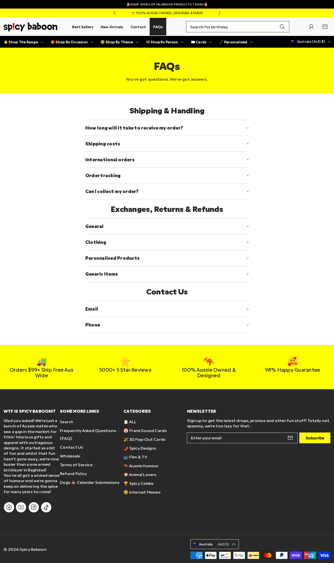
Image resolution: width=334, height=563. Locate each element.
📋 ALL (129, 421)
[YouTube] (21, 507)
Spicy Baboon (33, 549)
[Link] (30, 27)
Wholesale (70, 456)
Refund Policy (73, 473)
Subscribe (315, 437)
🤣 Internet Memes (141, 492)
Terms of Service (76, 464)
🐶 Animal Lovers (139, 474)
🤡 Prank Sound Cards (145, 430)
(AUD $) (214, 544)
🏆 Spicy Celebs (138, 483)
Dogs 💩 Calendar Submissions (89, 482)
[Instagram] (33, 507)
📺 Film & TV (135, 457)
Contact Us (71, 447)
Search (66, 421)
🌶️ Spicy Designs (139, 448)
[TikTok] (46, 507)
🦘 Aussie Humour (141, 465)
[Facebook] (9, 507)
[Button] (114, 13)
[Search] (282, 27)
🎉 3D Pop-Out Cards (144, 439)
